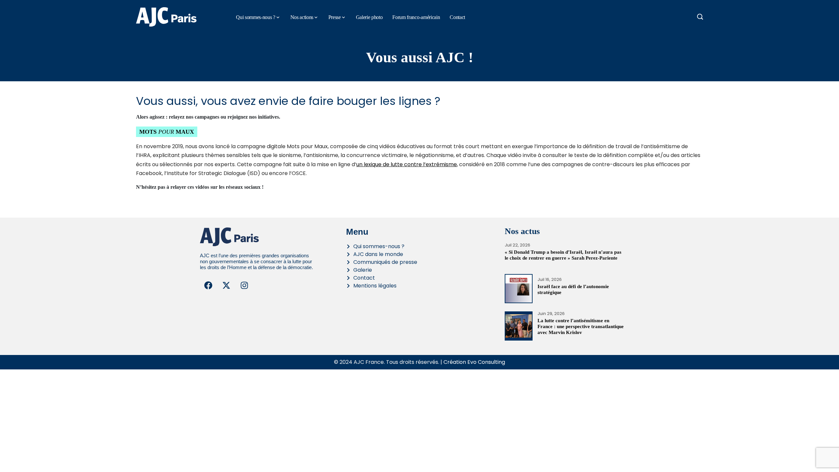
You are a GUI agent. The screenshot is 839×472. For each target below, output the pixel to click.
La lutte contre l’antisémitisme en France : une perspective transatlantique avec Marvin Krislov (580, 326)
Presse (334, 17)
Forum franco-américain (416, 17)
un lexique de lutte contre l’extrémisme (406, 164)
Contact (457, 17)
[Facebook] (208, 285)
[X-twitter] (226, 285)
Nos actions (301, 17)
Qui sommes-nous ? (255, 17)
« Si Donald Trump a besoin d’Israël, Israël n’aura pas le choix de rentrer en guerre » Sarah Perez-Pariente (563, 255)
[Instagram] (244, 285)
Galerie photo (369, 17)
